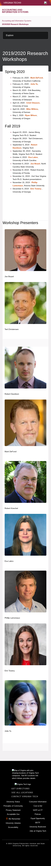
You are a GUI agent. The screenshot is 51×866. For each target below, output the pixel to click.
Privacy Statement (13, 810)
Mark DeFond (36, 78)
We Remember (14, 819)
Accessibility (13, 827)
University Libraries (13, 823)
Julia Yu (34, 84)
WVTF (37, 823)
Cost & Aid (38, 806)
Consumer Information (38, 802)
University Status (13, 802)
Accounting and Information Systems (16, 21)
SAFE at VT (38, 810)
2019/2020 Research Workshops (15, 24)
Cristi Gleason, (33, 103)
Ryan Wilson (31, 115)
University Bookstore (38, 827)
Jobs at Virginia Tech (38, 831)
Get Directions (21, 789)
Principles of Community (13, 806)
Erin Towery (35, 189)
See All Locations (23, 793)
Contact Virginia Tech (25, 796)
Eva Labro (33, 157)
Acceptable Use (13, 814)
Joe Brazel (35, 164)
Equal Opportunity (38, 818)
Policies (38, 814)
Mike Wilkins (32, 109)
